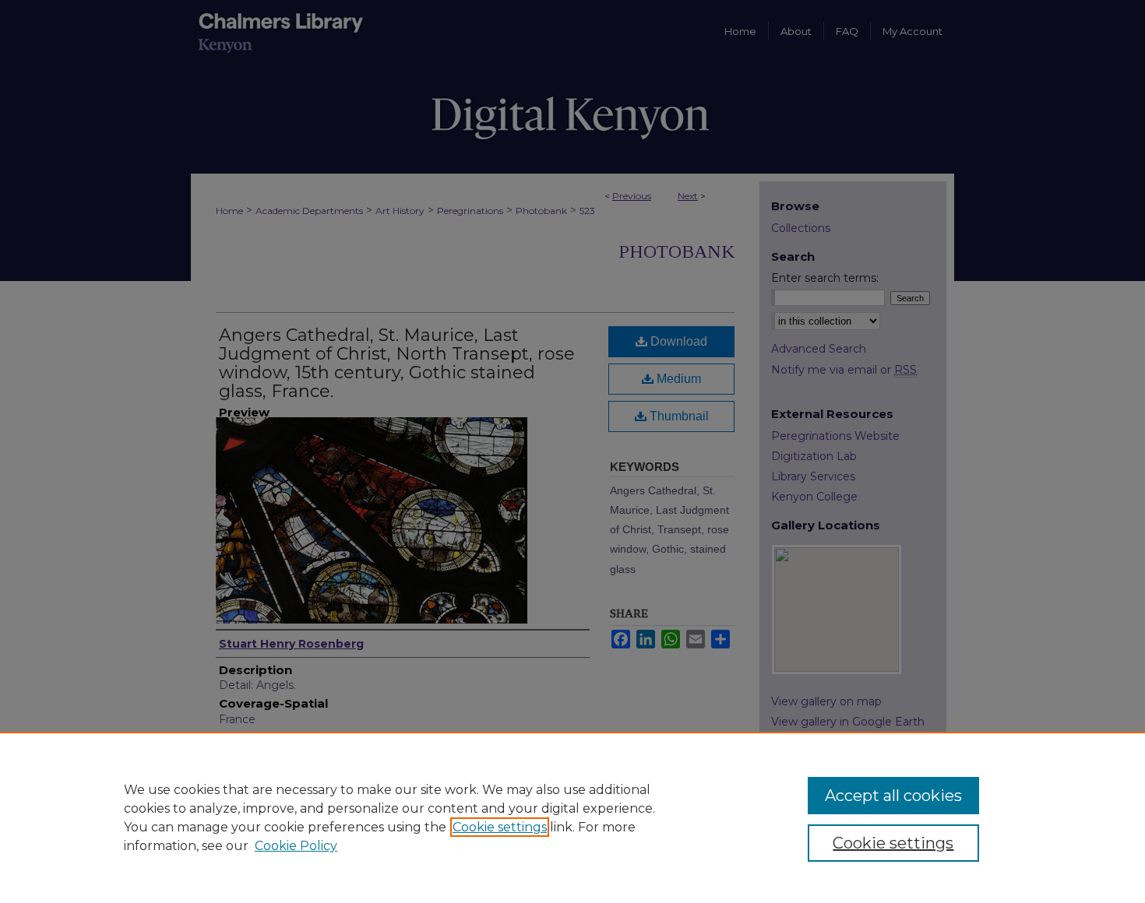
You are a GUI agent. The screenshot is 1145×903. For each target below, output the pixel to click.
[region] (572, 817)
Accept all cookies (893, 795)
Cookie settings (500, 827)
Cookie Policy (296, 845)
